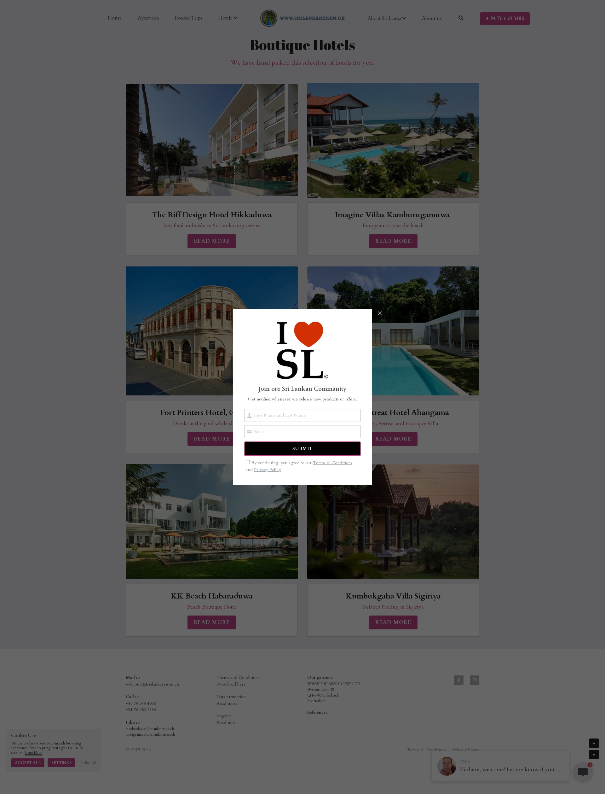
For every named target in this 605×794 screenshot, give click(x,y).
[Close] (379, 313)
